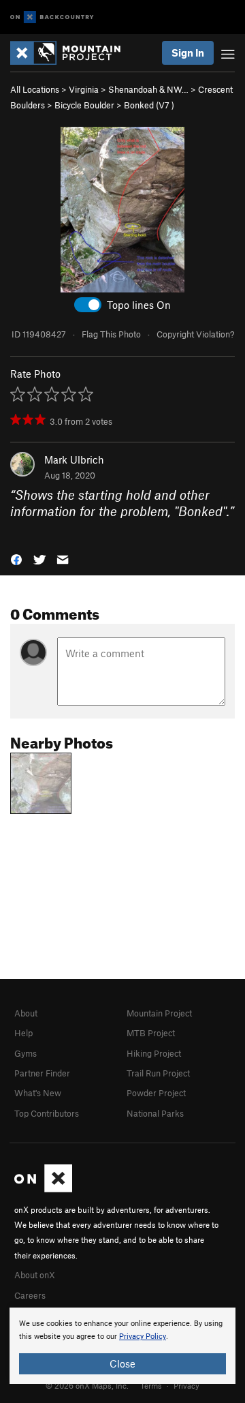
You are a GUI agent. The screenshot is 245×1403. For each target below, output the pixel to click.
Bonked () (149, 105)
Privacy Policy (142, 1336)
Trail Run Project (158, 1073)
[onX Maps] (43, 1188)
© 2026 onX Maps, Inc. (87, 1385)
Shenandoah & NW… (148, 89)
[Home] (72, 53)
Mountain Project (159, 1013)
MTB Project (151, 1032)
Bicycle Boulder (84, 105)
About (25, 1013)
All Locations (34, 89)
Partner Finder (42, 1073)
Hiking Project (154, 1053)
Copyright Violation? (195, 334)
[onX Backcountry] (52, 17)
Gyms (25, 1053)
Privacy (186, 1385)
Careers (30, 1295)
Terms (151, 1385)
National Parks (155, 1113)
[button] (16, 558)
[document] (122, 1345)
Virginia (84, 89)
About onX (34, 1274)
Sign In (188, 52)
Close (122, 1363)
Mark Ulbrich (74, 459)
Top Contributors (46, 1113)
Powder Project (156, 1092)
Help (23, 1032)
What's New (37, 1092)
